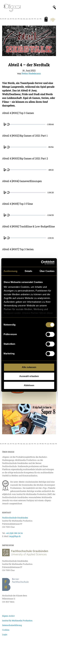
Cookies (5, 630)
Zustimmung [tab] (10, 271)
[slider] (26, 124)
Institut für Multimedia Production (17, 620)
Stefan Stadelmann (31, 73)
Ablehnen (29, 385)
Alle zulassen (29, 367)
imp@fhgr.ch (15, 536)
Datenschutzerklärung (12, 625)
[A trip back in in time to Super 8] (29, 419)
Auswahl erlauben (29, 376)
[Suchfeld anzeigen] (54, 7)
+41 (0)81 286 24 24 (14, 533)
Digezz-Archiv (8, 616)
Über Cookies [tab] (47, 271)
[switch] (50, 334)
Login (4, 634)
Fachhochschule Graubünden (15, 517)
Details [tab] (28, 271)
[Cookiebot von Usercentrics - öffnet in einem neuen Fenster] (41, 262)
